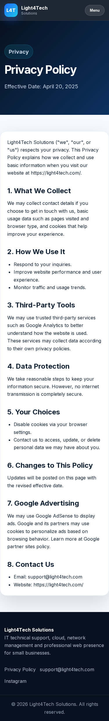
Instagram (15, 681)
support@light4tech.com (67, 669)
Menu (95, 10)
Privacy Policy (20, 669)
